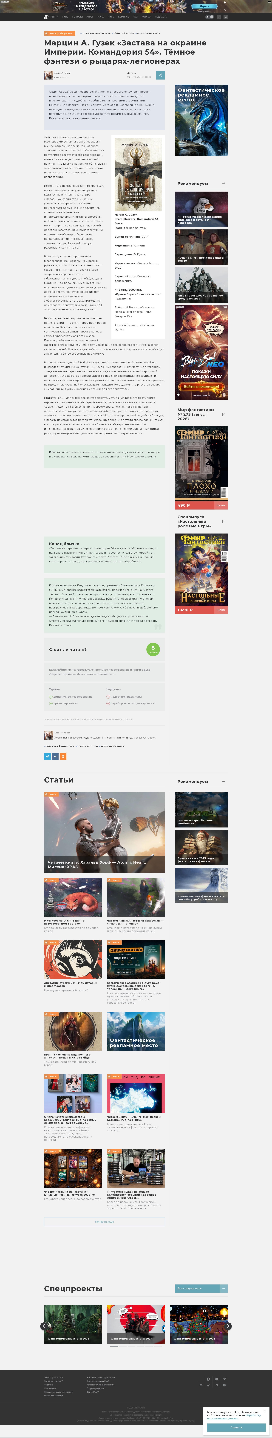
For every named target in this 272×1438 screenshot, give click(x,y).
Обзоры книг (65, 33)
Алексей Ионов (62, 73)
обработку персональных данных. (234, 1417)
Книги (53, 33)
